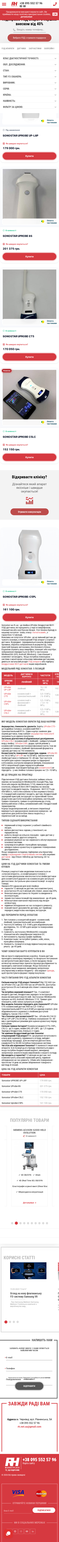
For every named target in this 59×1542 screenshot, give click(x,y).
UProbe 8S (8, 682)
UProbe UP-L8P (7, 688)
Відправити (29, 1386)
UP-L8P (19, 755)
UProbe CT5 (7, 695)
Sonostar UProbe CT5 (12, 1092)
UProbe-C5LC (7, 711)
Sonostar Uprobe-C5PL (12, 1103)
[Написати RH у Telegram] (21, 6)
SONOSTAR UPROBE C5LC (19, 436)
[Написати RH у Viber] (24, 6)
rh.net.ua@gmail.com (29, 1426)
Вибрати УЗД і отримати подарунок (29, 37)
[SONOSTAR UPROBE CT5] (29, 297)
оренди (50, 970)
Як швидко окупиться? (17, 143)
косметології (45, 768)
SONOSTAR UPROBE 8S (17, 235)
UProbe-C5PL (7, 702)
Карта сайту (29, 1463)
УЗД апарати (8, 48)
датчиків (6, 857)
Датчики (21, 48)
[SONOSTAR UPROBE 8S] (29, 197)
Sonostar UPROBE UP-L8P (14, 1080)
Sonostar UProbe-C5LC (12, 1097)
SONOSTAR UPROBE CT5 (18, 336)
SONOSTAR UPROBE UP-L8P (20, 135)
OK (55, 14)
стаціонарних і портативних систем (25, 854)
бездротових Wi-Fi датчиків (15, 664)
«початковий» (39, 632)
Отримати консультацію (29, 512)
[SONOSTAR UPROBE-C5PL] (29, 557)
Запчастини (35, 48)
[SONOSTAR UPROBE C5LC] (29, 397)
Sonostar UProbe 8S (11, 1086)
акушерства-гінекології (42, 734)
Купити (29, 156)
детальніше (26, 16)
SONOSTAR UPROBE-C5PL (19, 596)
